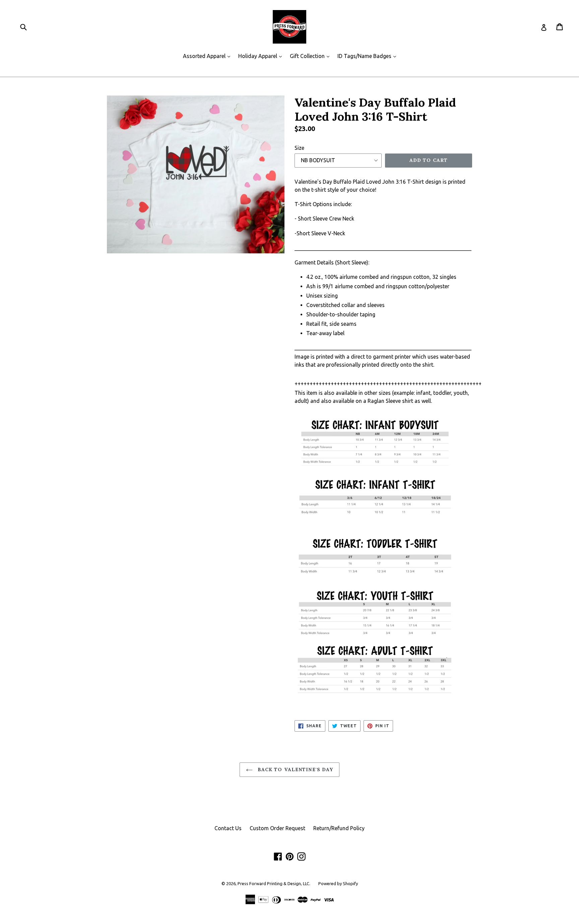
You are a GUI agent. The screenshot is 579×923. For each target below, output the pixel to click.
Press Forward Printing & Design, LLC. (274, 883)
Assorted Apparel (208, 56)
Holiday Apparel (261, 56)
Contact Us (228, 828)
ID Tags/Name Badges (368, 56)
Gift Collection (311, 56)
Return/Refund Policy (339, 828)
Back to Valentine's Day (294, 769)
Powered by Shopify (338, 883)
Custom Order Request (277, 828)
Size (299, 148)
